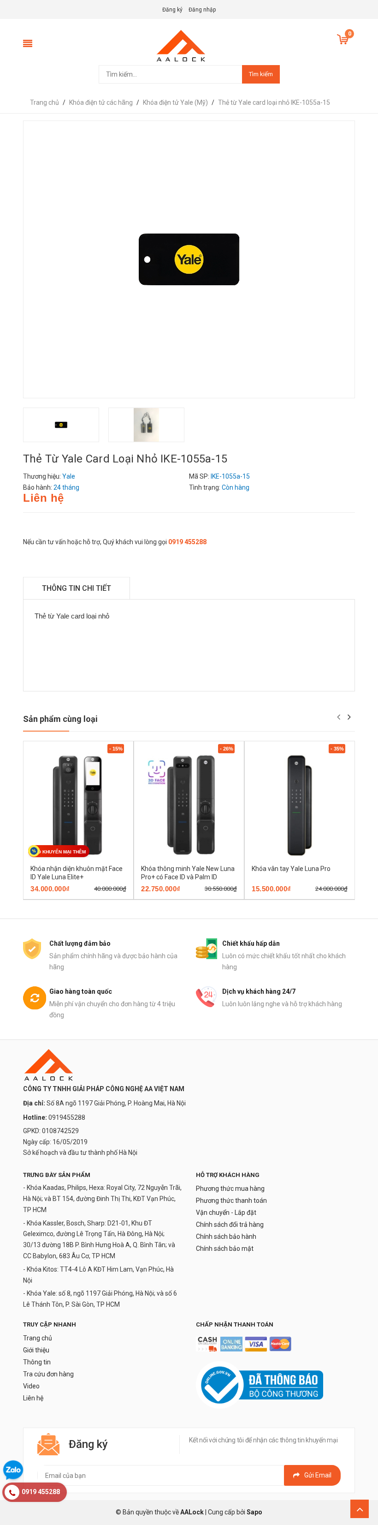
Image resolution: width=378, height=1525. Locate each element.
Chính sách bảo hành (226, 1236)
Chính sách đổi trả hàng (230, 1224)
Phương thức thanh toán (231, 1200)
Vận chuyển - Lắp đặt (226, 1212)
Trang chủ (37, 1338)
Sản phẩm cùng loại (60, 719)
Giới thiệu (36, 1350)
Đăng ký (172, 9)
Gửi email (317, 1475)
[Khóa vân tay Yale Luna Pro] (299, 805)
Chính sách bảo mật (225, 1248)
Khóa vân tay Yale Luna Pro (291, 868)
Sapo (254, 1512)
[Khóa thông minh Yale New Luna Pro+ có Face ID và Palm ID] (189, 805)
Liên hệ (33, 1398)
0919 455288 (187, 542)
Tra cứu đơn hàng (48, 1374)
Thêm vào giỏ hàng (65, 896)
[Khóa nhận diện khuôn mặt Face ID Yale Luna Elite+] (78, 805)
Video (31, 1386)
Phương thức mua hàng (230, 1188)
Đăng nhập (202, 9)
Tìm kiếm (261, 74)
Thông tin (37, 1362)
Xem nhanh (110, 896)
